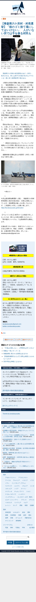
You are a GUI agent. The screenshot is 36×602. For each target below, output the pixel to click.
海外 (4, 474)
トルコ (28, 491)
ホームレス (19, 518)
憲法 (30, 515)
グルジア (25, 486)
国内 (4, 509)
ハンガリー (21, 494)
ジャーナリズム (8, 525)
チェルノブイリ (19, 491)
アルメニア (16, 480)
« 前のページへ (9, 339)
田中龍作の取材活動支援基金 (12, 531)
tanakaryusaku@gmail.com (12, 324)
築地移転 (18, 520)
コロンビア (8, 488)
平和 (23, 527)
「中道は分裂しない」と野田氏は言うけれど (18, 348)
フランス (23, 499)
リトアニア (17, 502)
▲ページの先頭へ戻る (18, 547)
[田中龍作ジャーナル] (18, 14)
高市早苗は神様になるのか (12, 361)
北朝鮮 (32, 505)
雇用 (6, 518)
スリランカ (8, 491)
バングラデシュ (10, 497)
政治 (23, 512)
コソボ (32, 486)
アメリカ (8, 480)
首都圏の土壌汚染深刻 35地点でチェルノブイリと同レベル (18, 431)
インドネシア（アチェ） (19, 483)
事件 (11, 527)
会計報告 (32, 527)
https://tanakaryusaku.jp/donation (12, 208)
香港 (21, 505)
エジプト (17, 486)
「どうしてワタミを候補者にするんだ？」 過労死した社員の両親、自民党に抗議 (18, 435)
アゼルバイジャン (10, 477)
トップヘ (18, 339)
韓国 (26, 505)
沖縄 (19, 515)
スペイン (23, 488)
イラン (7, 483)
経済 (24, 515)
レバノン (8, 505)
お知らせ (30, 525)
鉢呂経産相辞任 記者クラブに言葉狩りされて (17, 439)
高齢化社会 (28, 518)
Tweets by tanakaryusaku (11, 414)
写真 (6, 527)
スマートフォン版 (21, 542)
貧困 (6, 515)
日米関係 (13, 515)
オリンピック (9, 520)
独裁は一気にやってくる (11, 351)
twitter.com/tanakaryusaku (11, 326)
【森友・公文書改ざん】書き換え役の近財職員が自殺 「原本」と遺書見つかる (18, 426)
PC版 (10, 542)
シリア (16, 488)
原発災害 (8, 512)
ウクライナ (8, 486)
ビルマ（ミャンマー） (12, 499)
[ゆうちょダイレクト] (10, 405)
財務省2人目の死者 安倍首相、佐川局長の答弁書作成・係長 (19, 449)
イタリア (25, 480)
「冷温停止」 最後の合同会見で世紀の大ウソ (16, 461)
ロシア (15, 505)
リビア (26, 502)
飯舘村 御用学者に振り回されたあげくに (16, 453)
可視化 (18, 527)
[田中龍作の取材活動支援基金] (13, 390)
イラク (32, 480)
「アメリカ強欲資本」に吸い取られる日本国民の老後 (18, 444)
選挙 (4, 19)
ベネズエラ (8, 502)
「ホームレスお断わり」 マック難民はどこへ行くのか (18, 466)
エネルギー (16, 512)
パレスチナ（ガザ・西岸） (25, 497)
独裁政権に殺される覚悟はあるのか (15, 353)
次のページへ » (27, 339)
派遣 (11, 518)
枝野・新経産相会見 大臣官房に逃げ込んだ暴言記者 (18, 457)
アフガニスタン (23, 477)
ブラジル (31, 499)
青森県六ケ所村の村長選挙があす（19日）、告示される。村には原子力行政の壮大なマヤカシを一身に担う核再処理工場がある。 (17, 76)
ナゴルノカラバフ (10, 494)
